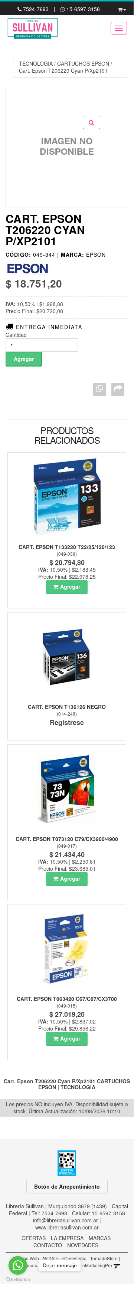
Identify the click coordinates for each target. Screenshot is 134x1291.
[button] (122, 8)
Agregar (70, 586)
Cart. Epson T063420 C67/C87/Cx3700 (67, 998)
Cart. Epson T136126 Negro (67, 706)
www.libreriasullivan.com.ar (67, 1227)
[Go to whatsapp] (18, 1265)
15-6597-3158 (82, 9)
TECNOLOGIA (36, 63)
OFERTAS (34, 1238)
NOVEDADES (82, 1245)
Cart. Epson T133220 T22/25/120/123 (67, 547)
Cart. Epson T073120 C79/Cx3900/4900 (67, 838)
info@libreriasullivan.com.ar (65, 1220)
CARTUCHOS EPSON (83, 63)
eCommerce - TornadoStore (90, 1258)
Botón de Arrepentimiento (67, 1186)
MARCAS (100, 1238)
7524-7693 (36, 9)
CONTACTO (47, 1245)
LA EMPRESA (67, 1238)
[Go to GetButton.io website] (18, 1279)
